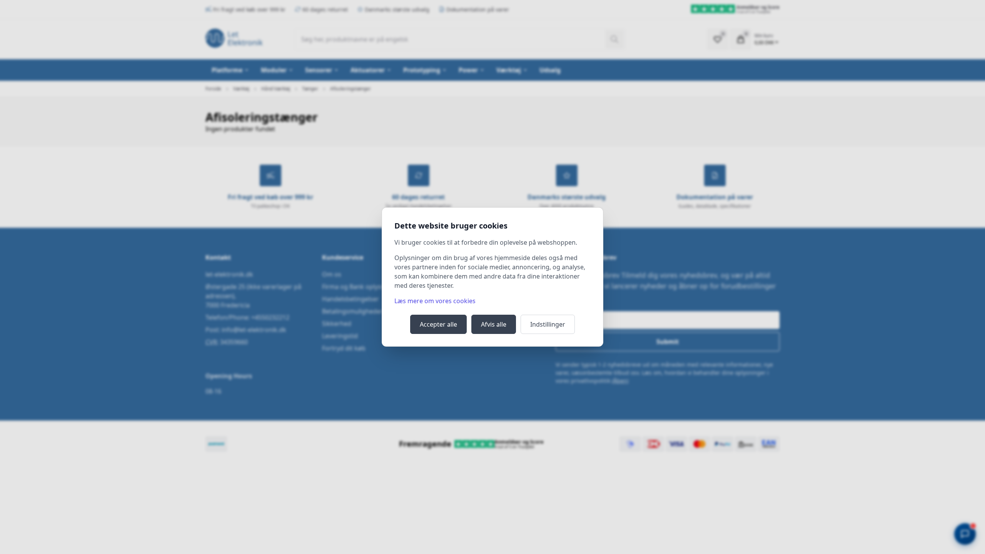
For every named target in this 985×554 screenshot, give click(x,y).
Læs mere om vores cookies (435, 301)
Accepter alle (438, 324)
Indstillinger (547, 324)
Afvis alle (493, 324)
